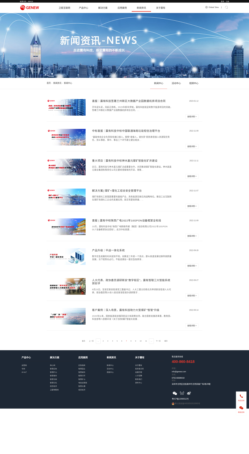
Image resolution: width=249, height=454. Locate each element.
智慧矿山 (64, 370)
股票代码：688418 (26, 1)
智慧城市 (64, 373)
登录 (222, 1)
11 (146, 341)
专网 (36, 366)
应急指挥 (92, 363)
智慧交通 (92, 384)
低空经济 (64, 384)
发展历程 (149, 370)
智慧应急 (64, 366)
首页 (49, 83)
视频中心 (193, 83)
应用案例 (122, 7)
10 (141, 341)
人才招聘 (149, 373)
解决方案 (102, 7)
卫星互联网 (64, 7)
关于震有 (160, 7)
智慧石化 (64, 380)
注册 (227, 1)
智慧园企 (92, 366)
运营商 (36, 363)
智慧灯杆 (92, 373)
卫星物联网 (64, 387)
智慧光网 (64, 377)
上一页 (91, 341)
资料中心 (149, 380)
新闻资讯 (141, 7)
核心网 (64, 363)
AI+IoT (36, 370)
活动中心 (176, 83)
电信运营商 (92, 380)
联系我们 (149, 377)
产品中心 (83, 7)
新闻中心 (158, 83)
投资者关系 (149, 366)
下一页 (158, 341)
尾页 (166, 341)
